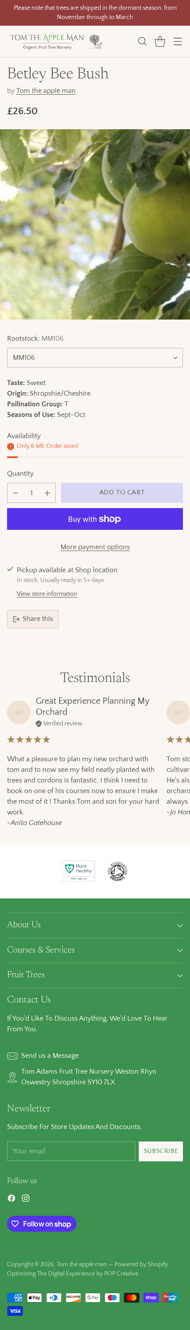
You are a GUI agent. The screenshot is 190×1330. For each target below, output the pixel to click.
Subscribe (161, 1151)
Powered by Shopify (141, 1264)
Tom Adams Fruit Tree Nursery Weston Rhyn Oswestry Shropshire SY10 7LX (88, 1077)
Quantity (20, 474)
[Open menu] (177, 41)
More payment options (95, 547)
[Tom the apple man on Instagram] (25, 1200)
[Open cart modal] (160, 41)
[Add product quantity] (47, 492)
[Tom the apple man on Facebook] (11, 1200)
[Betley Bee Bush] (95, 224)
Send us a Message (50, 1056)
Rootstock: (35, 339)
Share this (38, 619)
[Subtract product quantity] (15, 492)
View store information (47, 594)
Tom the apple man (46, 91)
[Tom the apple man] (55, 41)
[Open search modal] (142, 41)
